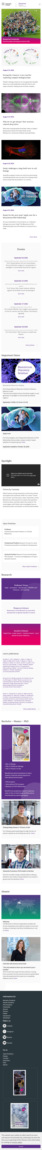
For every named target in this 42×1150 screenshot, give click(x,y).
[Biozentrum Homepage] (22, 3)
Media (5, 1013)
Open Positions (8, 1054)
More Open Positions (29, 566)
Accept (21, 1146)
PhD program (10, 782)
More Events (30, 345)
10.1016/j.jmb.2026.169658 (11, 671)
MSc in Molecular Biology (14, 766)
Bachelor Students (9, 1000)
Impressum (6, 1016)
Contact (5, 1058)
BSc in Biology (11, 764)
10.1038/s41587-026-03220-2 (12, 687)
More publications (29, 709)
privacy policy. (17, 1142)
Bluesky (9, 1037)
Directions (6, 1060)
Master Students (8, 1002)
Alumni (5, 1009)
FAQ (4, 1062)
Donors (5, 1011)
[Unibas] (8, 3)
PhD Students (7, 1005)
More (23, 442)
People (5, 1056)
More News (34, 237)
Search (5, 1065)
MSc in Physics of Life (13, 768)
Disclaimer (6, 1018)
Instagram (10, 1031)
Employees (6, 1007)
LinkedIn (9, 1026)
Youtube (9, 1043)
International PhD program (15, 784)
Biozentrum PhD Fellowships (15, 786)
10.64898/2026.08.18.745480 (12, 704)
